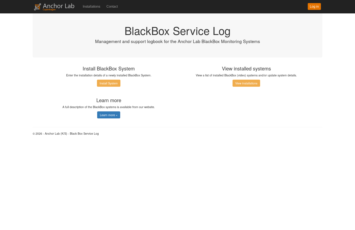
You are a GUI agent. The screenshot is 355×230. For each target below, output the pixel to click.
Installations (91, 6)
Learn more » (109, 115)
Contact (112, 6)
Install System (109, 83)
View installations (246, 83)
